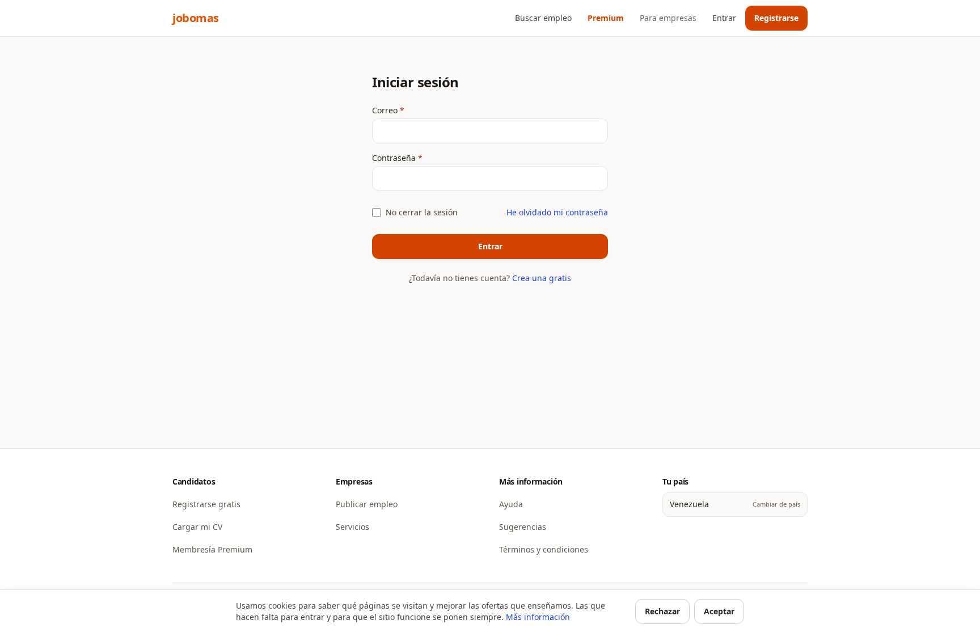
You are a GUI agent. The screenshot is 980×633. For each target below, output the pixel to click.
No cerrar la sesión (422, 212)
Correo (411, 110)
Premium (606, 17)
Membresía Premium (212, 549)
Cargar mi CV (197, 526)
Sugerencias (522, 526)
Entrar (724, 17)
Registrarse (776, 17)
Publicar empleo (367, 504)
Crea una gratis (541, 278)
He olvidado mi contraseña (557, 212)
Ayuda (511, 504)
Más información (538, 616)
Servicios (352, 526)
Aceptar (719, 611)
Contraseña (421, 157)
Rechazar (662, 611)
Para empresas (668, 17)
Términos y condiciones (543, 549)
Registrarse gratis (206, 504)
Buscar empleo (543, 17)
